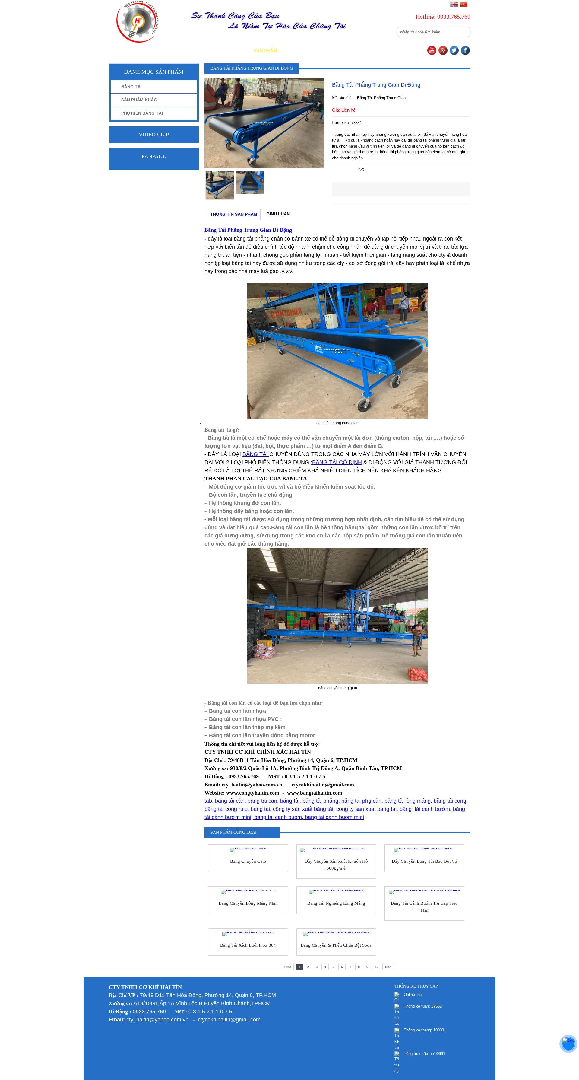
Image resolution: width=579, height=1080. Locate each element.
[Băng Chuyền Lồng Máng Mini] (248, 892)
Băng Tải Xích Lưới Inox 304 (248, 945)
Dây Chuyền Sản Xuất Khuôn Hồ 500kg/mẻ (336, 865)
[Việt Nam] (463, 5)
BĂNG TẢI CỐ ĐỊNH (337, 462)
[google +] (443, 54)
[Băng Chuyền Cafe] (248, 850)
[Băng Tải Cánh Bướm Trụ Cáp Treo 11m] (424, 892)
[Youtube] (431, 54)
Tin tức (324, 50)
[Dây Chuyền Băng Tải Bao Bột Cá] (424, 850)
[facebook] (465, 54)
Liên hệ (414, 50)
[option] (219, 185)
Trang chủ (197, 50)
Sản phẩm (265, 50)
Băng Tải (131, 86)
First (287, 967)
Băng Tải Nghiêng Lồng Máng (336, 903)
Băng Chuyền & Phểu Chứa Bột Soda (336, 945)
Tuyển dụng (381, 50)
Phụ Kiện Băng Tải (142, 113)
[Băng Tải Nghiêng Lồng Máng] (336, 892)
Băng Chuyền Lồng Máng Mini (248, 903)
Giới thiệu (232, 50)
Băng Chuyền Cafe (248, 861)
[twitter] (454, 54)
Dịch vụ (295, 50)
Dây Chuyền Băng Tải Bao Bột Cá (424, 861)
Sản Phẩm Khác (139, 99)
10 (376, 967)
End (388, 967)
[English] (454, 5)
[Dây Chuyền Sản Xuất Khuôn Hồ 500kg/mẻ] (336, 850)
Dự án (349, 50)
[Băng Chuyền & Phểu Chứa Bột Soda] (336, 934)
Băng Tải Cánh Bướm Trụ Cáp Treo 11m (424, 907)
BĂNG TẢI (255, 454)
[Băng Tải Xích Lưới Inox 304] (248, 934)
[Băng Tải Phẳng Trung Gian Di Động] (264, 167)
